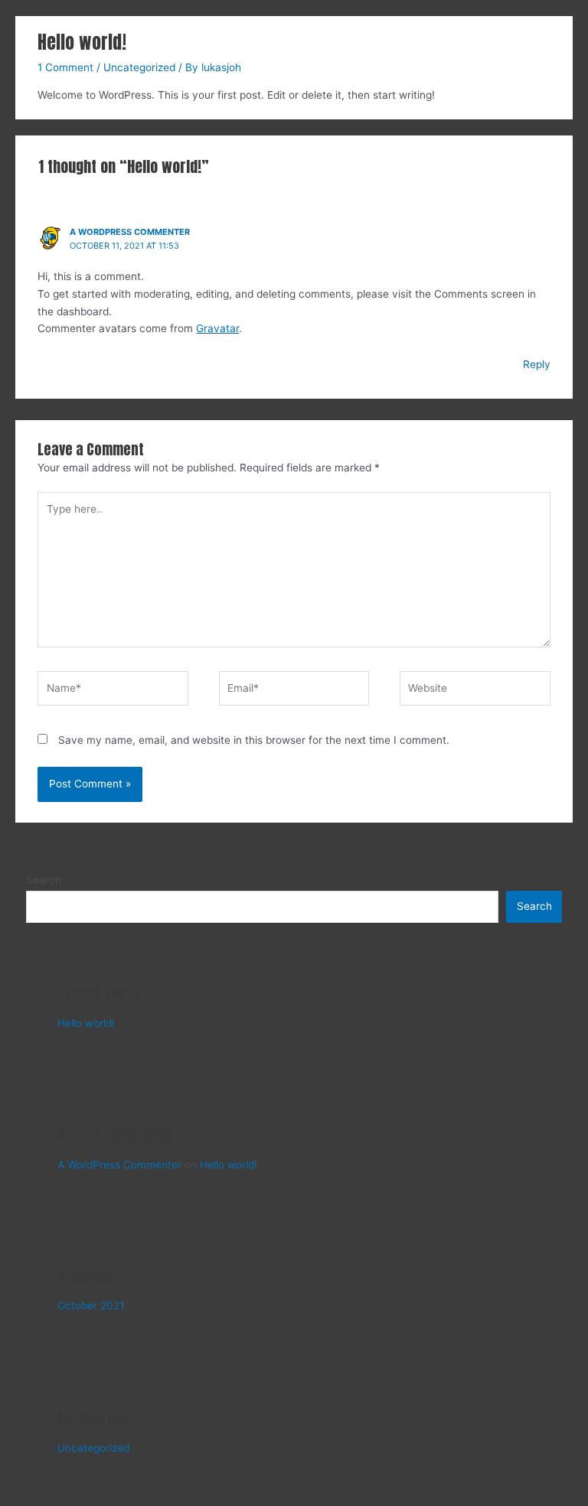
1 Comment (65, 67)
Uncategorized (139, 67)
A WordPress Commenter (130, 232)
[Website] (475, 691)
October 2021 (90, 1305)
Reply (536, 364)
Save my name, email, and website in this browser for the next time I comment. (253, 740)
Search (43, 880)
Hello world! (86, 1023)
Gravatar (217, 328)
